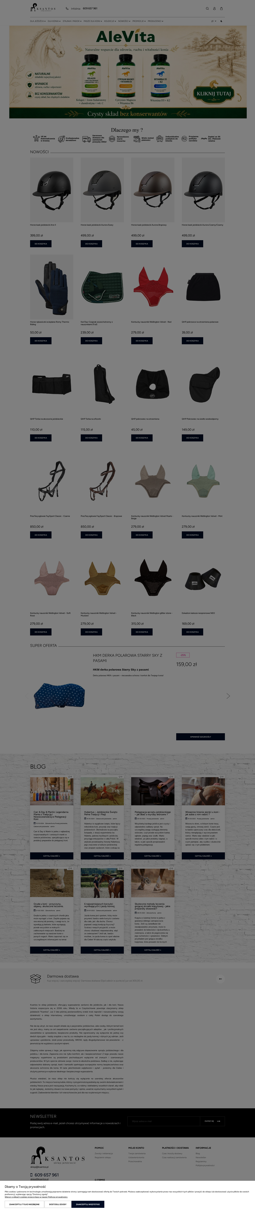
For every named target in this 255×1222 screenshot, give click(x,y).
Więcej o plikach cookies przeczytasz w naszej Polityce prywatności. (36, 1197)
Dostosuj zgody (57, 1204)
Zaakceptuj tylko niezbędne (24, 1204)
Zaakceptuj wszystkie (88, 1204)
